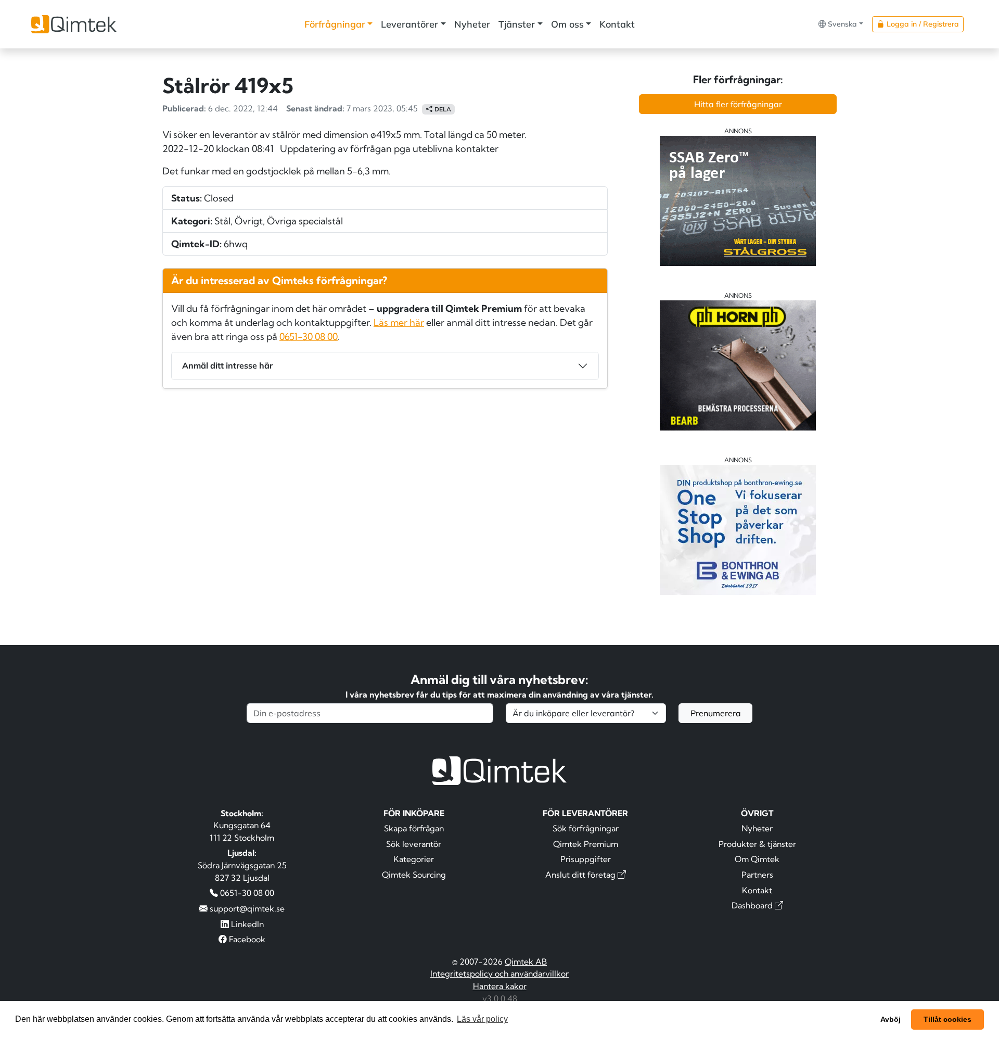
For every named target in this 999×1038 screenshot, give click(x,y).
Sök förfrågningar (586, 828)
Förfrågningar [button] (334, 24)
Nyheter (472, 24)
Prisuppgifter (585, 859)
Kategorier (413, 859)
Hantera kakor (500, 986)
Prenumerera (715, 713)
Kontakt (617, 24)
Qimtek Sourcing (414, 874)
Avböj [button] (890, 1019)
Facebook (246, 939)
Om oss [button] (567, 24)
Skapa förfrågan (414, 828)
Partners (757, 874)
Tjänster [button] (516, 24)
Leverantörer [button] (409, 24)
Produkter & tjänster (757, 844)
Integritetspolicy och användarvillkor (499, 973)
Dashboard (753, 905)
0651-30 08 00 (308, 337)
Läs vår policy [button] (482, 1019)
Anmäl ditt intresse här (227, 365)
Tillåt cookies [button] (947, 1019)
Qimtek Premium (585, 844)
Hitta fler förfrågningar (738, 104)
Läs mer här (399, 322)
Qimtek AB (526, 961)
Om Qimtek (757, 859)
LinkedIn (246, 924)
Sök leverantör (413, 844)
